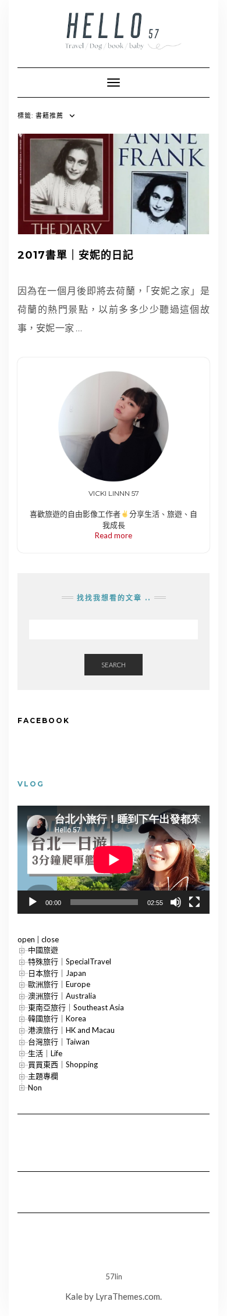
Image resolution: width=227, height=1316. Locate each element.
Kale (74, 1296)
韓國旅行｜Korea (57, 1018)
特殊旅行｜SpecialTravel (69, 961)
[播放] (32, 902)
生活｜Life (45, 1053)
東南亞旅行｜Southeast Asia (76, 1007)
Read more (113, 535)
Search (113, 664)
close (50, 939)
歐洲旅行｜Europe (59, 984)
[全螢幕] (194, 902)
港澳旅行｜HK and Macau (71, 1030)
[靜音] (176, 902)
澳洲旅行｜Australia (62, 995)
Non (35, 1087)
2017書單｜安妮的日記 (75, 255)
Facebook (43, 720)
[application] (113, 860)
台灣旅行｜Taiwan (59, 1041)
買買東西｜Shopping (63, 1064)
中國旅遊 (43, 949)
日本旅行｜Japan (57, 973)
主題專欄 (43, 1076)
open (26, 939)
